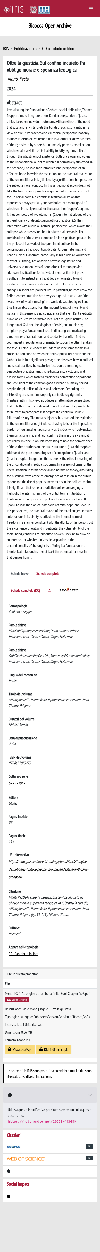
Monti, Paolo (18, 79)
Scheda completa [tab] (47, 573)
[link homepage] (15, 9)
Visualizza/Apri (21, 1049)
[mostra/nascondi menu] (91, 9)
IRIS (6, 48)
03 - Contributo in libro (56, 48)
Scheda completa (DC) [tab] (25, 590)
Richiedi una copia (55, 1049)
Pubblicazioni (24, 48)
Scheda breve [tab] (20, 573)
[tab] (49, 591)
